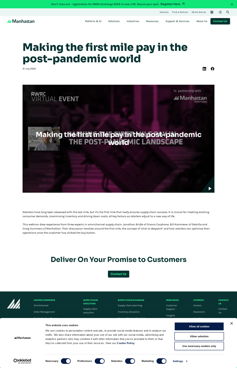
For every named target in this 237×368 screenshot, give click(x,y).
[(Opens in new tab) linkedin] (204, 69)
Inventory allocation (129, 311)
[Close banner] (231, 323)
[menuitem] (93, 21)
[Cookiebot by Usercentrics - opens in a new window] (22, 361)
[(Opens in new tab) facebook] (212, 69)
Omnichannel (41, 305)
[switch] (100, 361)
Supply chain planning (130, 305)
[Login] (220, 12)
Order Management (44, 311)
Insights (170, 315)
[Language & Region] (212, 12)
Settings (178, 361)
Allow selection (199, 336)
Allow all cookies (199, 326)
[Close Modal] (232, 4)
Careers (197, 305)
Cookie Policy (126, 343)
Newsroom (199, 311)
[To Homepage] (13, 303)
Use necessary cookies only (199, 346)
